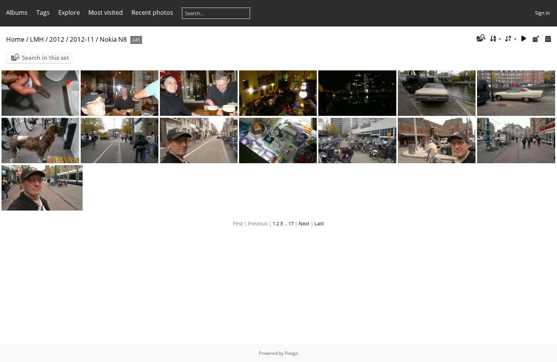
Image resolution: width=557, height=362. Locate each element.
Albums (17, 12)
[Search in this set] (480, 38)
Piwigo (291, 353)
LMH (37, 39)
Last (319, 223)
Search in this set (45, 57)
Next (304, 223)
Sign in (542, 12)
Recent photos (152, 12)
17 (291, 223)
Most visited (105, 12)
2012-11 (82, 39)
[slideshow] (524, 39)
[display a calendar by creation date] (547, 39)
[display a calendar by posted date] (535, 39)
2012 (56, 39)
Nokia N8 (113, 39)
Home (15, 39)
